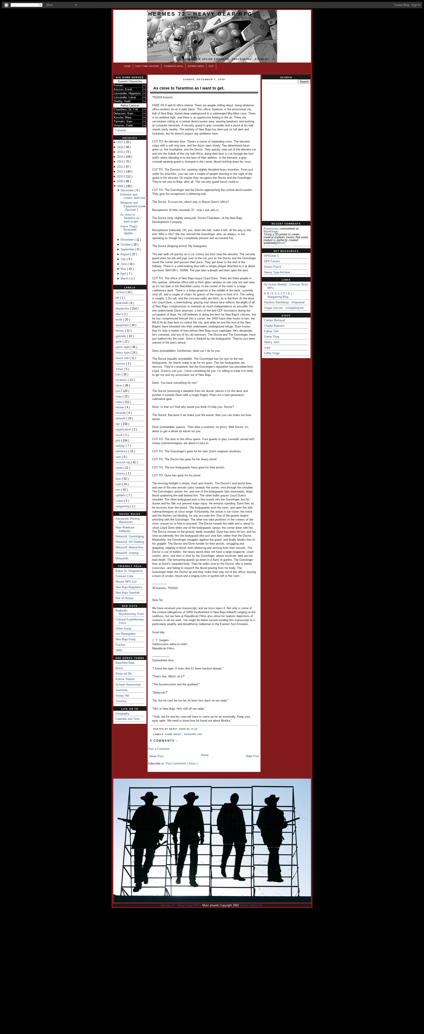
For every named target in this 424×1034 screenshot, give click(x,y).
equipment (122, 325)
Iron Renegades (125, 633)
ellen (118, 314)
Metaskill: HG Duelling (129, 542)
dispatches (122, 308)
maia (119, 396)
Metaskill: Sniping (126, 553)
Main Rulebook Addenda (124, 529)
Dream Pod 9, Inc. (251, 905)
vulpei (119, 500)
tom (118, 489)
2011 (120, 171)
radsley (120, 445)
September (128, 249)
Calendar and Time (127, 718)
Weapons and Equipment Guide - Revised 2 (133, 206)
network (120, 418)
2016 (120, 147)
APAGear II (271, 255)
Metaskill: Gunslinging (129, 536)
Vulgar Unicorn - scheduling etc (284, 308)
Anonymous (271, 228)
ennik (119, 319)
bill (117, 297)
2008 (120, 186)
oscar (119, 435)
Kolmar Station (124, 679)
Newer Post (156, 756)
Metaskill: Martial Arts (129, 547)
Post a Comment (158, 749)
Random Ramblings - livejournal (284, 302)
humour (120, 363)
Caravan (120, 130)
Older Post (252, 756)
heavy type (123, 352)
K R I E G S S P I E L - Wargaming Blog (279, 295)
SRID (118, 650)
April (123, 273)
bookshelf (122, 303)
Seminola (121, 690)
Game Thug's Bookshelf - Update (129, 230)
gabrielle (121, 336)
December (127, 190)
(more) (281, 243)
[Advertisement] (286, 152)
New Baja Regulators (128, 587)
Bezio (119, 668)
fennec (120, 330)
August (125, 254)
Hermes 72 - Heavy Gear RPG (200, 14)
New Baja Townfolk (127, 592)
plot (118, 440)
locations (121, 380)
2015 (120, 152)
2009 (120, 181)
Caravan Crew (124, 576)
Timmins (121, 701)
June (124, 264)
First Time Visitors (147, 66)
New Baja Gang (125, 639)
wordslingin (270, 231)
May (124, 268)
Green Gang (123, 628)
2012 (120, 166)
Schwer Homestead (127, 684)
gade (119, 341)
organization (123, 429)
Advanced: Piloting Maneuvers (127, 520)
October (126, 244)
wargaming (122, 506)
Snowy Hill (122, 695)
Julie (267, 347)
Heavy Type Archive (277, 272)
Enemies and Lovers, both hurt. (133, 196)
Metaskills (122, 558)
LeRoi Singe (272, 353)
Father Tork (271, 331)
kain (118, 374)
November (127, 239)
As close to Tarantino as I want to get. (130, 218)
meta (119, 402)
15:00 (194, 729)
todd (118, 484)
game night (123, 347)
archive (120, 292)
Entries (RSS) (196, 66)
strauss (120, 473)
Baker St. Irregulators (129, 570)
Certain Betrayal (274, 320)
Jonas (119, 369)
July (124, 259)
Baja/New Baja (124, 662)
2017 (120, 142)
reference (121, 451)
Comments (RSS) (173, 66)
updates (121, 495)
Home (127, 66)
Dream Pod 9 (272, 266)
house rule (122, 358)
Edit (211, 66)
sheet (119, 467)
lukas (119, 385)
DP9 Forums (272, 261)
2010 (120, 176)
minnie (120, 407)
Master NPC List (126, 581)
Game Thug (271, 336)
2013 (120, 161)
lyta (118, 391)
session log (123, 462)
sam (118, 456)
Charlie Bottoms (274, 325)
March (125, 278)
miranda (121, 412)
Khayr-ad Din (123, 673)
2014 (120, 156)
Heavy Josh (271, 342)
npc (118, 424)
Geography (122, 713)
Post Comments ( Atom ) (181, 763)
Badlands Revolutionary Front (129, 612)
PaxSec (120, 644)
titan (118, 478)
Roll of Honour (124, 598)
